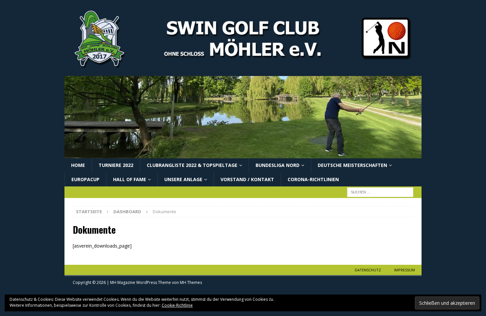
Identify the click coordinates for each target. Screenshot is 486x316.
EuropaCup (85, 179)
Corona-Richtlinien (313, 179)
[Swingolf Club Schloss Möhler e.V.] (243, 154)
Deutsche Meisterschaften (352, 165)
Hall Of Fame (129, 179)
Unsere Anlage (183, 179)
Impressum (404, 269)
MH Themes (191, 282)
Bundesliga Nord (278, 165)
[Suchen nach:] (380, 191)
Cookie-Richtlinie (177, 305)
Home (78, 165)
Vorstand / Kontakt (247, 179)
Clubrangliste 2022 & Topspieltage (192, 165)
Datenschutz (368, 269)
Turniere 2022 (116, 165)
